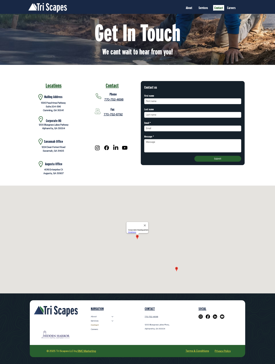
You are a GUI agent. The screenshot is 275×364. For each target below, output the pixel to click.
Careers (94, 329)
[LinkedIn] (116, 148)
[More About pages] (194, 7)
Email (147, 122)
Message (149, 136)
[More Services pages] (209, 7)
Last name (149, 109)
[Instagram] (97, 148)
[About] (112, 316)
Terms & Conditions (197, 351)
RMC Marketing (86, 351)
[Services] (112, 321)
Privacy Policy (223, 351)
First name (149, 95)
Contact (95, 325)
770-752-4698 (113, 99)
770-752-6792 (113, 114)
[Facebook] (106, 148)
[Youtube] (125, 148)
